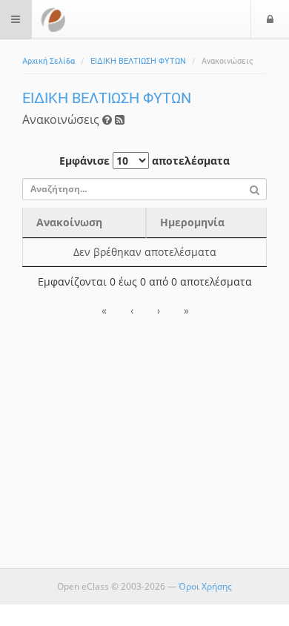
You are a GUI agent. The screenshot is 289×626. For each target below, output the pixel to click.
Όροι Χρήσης (205, 586)
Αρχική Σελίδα (48, 61)
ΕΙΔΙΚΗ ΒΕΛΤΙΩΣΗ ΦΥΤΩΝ (138, 61)
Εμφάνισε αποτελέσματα (144, 161)
